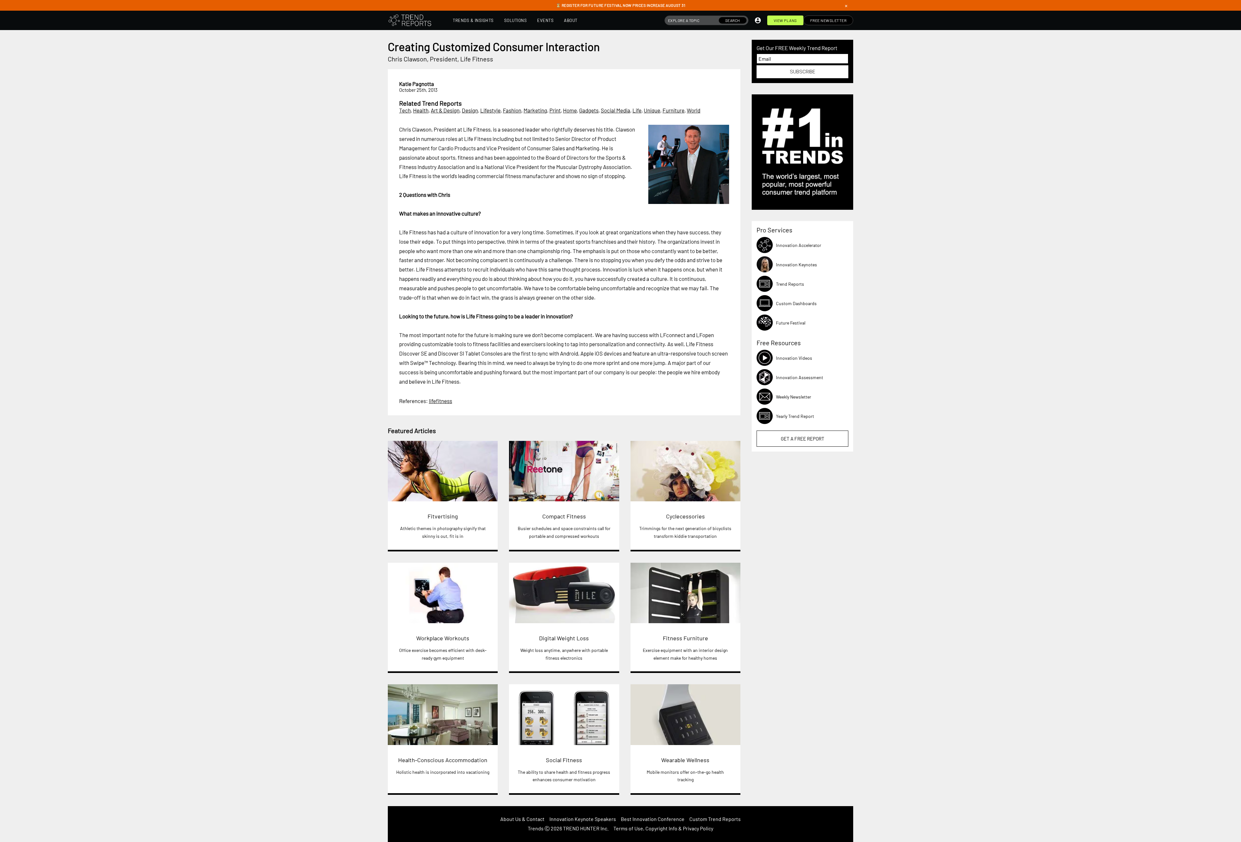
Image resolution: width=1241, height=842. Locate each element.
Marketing (535, 110)
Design (470, 110)
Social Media (615, 110)
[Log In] (757, 20)
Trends (536, 828)
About (571, 20)
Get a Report (802, 439)
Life (637, 110)
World (693, 110)
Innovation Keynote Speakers (582, 819)
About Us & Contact (522, 819)
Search (732, 20)
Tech (405, 110)
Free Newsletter (828, 20)
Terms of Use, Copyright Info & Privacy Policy (663, 828)
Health (421, 110)
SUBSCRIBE (802, 72)
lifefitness (440, 401)
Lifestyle (490, 110)
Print (555, 110)
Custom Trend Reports (715, 819)
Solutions (515, 20)
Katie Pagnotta (416, 83)
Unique (652, 110)
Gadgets (589, 110)
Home (570, 110)
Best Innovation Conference (652, 819)
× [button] (846, 5)
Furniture (673, 110)
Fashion (512, 110)
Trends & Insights (473, 20)
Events (545, 20)
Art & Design (445, 110)
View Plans (785, 20)
